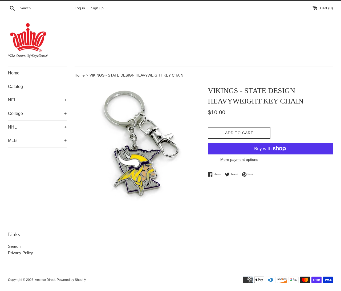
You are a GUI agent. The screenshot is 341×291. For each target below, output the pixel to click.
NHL (37, 127)
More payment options (239, 159)
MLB (37, 140)
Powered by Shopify (71, 280)
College (37, 113)
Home (13, 73)
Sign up (97, 8)
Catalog (15, 86)
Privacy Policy (20, 252)
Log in (80, 8)
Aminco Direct (45, 280)
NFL (37, 100)
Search (14, 246)
